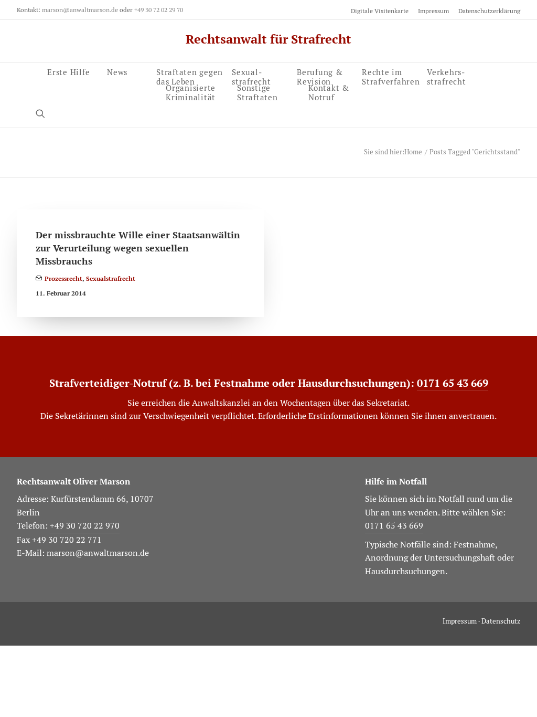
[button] (45, 113)
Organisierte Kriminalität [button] (191, 91)
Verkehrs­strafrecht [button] (446, 75)
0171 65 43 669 (452, 383)
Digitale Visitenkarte (380, 11)
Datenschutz (500, 621)
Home (413, 151)
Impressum (433, 11)
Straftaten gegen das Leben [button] (189, 75)
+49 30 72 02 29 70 (158, 10)
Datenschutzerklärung (489, 11)
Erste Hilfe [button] (68, 71)
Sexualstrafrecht (110, 279)
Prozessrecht (63, 279)
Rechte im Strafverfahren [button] (391, 75)
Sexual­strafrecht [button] (251, 75)
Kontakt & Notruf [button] (328, 91)
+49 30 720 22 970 (85, 525)
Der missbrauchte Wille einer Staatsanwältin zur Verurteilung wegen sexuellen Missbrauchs (138, 248)
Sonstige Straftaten (257, 91)
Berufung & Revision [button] (320, 75)
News (117, 71)
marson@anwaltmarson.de (80, 10)
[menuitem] (381, 10)
